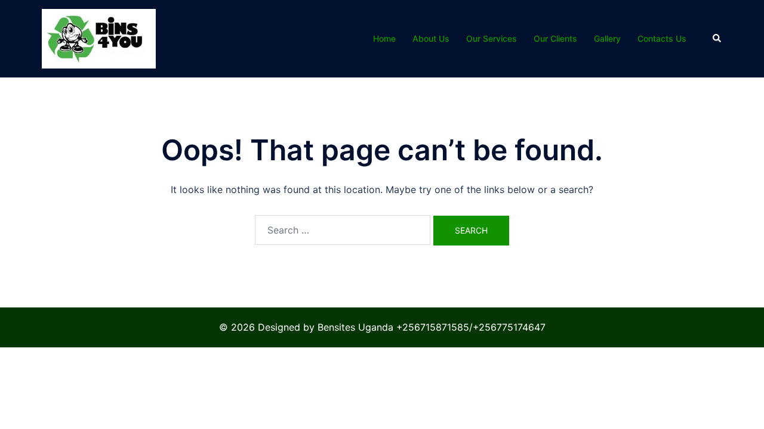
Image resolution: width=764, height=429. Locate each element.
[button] (717, 38)
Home (384, 38)
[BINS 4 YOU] (99, 37)
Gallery (607, 38)
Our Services (491, 38)
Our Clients (555, 38)
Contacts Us (661, 38)
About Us (430, 38)
